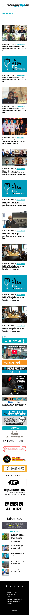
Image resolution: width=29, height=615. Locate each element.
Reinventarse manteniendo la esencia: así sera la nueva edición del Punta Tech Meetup (13, 141)
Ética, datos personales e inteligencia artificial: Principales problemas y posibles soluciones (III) (13, 235)
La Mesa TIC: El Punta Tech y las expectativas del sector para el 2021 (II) (14, 79)
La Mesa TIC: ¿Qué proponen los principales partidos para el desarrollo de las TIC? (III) (13, 330)
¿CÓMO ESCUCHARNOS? (12, 594)
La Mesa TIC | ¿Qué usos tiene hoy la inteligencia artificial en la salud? (17, 547)
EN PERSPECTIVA (11, 590)
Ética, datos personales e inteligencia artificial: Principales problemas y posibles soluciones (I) (14, 172)
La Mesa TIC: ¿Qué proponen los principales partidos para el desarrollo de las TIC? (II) (13, 298)
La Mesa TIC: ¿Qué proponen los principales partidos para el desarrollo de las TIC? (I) (13, 267)
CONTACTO (9, 603)
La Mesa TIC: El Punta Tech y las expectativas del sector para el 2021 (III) (14, 110)
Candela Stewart (21, 44)
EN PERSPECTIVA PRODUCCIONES (14, 599)
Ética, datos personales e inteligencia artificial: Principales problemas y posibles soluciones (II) (14, 203)
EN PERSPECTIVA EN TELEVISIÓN (14, 601)
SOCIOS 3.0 (9, 596)
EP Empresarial (20, 137)
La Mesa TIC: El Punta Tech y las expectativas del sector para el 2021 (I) (14, 48)
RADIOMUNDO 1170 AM (12, 592)
